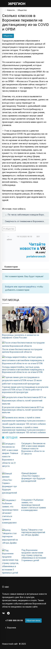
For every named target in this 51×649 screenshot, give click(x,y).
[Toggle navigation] (46, 3)
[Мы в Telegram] (8, 613)
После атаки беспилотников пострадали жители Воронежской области (22, 350)
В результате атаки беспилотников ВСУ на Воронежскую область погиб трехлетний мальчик (23, 410)
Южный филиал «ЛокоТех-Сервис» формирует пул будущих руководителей (33, 477)
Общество (8, 36)
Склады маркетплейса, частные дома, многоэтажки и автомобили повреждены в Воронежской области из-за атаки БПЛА (23, 369)
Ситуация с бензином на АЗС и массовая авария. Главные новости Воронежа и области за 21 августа (33, 448)
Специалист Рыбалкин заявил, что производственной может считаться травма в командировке (33, 505)
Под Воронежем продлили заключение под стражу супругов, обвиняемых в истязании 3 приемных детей (33, 555)
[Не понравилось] (11, 236)
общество (9, 229)
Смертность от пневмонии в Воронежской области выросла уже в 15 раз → (27, 221)
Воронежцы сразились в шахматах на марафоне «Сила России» (20, 336)
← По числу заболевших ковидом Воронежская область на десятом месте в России (27, 214)
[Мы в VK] (3, 613)
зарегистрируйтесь (27, 286)
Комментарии (11, 266)
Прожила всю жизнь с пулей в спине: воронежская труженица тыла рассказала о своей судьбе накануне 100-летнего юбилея (24, 430)
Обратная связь (33, 620)
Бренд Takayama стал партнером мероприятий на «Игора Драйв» (33, 532)
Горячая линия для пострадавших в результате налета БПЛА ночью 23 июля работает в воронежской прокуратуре (25, 389)
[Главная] (3, 10)
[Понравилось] (5, 236)
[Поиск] (38, 3)
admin (9, 239)
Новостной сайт (10, 644)
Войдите (9, 286)
